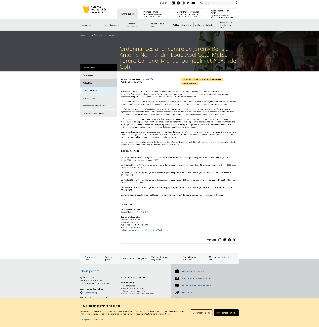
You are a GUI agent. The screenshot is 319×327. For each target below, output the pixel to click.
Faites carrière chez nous (193, 271)
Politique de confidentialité (91, 319)
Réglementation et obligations (159, 258)
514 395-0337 (91, 280)
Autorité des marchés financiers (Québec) (148, 230)
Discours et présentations (93, 113)
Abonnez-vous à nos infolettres (196, 278)
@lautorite (134, 227)
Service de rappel (92, 292)
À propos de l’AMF (90, 258)
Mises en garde (89, 98)
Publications (128, 258)
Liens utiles (187, 292)
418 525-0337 (91, 277)
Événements (88, 75)
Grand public (85, 35)
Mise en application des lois (220, 258)
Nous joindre (89, 271)
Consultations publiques (189, 258)
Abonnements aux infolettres (94, 106)
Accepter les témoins (226, 312)
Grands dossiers (90, 90)
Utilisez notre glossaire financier (197, 285)
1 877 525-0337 (95, 283)
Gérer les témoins (201, 312)
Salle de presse (100, 35)
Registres (142, 258)
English (163, 3)
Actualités (113, 35)
